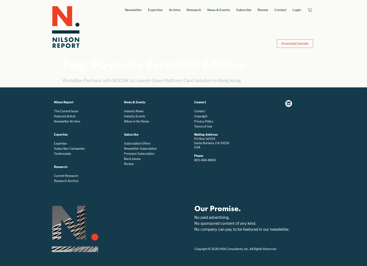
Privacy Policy (203, 121)
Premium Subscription (139, 153)
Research (194, 10)
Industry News (134, 111)
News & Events (218, 10)
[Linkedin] (288, 103)
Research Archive (66, 181)
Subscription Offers (137, 143)
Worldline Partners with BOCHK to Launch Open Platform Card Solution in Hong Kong (151, 80)
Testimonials (62, 153)
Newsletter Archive (67, 121)
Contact (280, 10)
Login (297, 10)
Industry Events (134, 116)
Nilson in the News (136, 121)
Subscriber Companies (69, 148)
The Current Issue (66, 111)
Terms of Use (203, 126)
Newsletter (133, 10)
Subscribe (243, 10)
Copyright (200, 116)
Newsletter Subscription (140, 148)
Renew (263, 10)
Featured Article (65, 116)
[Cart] (310, 10)
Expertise (155, 10)
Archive (175, 10)
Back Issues (132, 159)
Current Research (66, 176)
